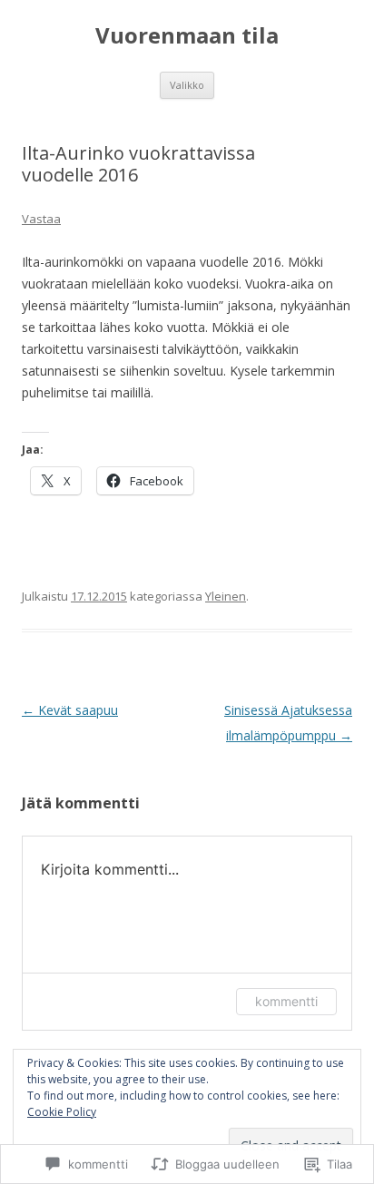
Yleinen (225, 596)
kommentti (286, 1001)
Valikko (187, 85)
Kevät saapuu (70, 710)
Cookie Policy (61, 1112)
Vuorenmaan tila (187, 36)
